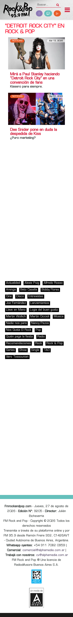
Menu (67, 10)
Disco (20, 296)
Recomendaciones (18, 343)
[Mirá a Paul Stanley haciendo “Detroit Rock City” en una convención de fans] (36, 53)
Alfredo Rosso (53, 283)
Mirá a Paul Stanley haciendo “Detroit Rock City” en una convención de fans (35, 79)
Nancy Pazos (40, 323)
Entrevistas (35, 296)
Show (23, 350)
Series (10, 350)
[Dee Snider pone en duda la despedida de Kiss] (36, 108)
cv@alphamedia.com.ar (52, 555)
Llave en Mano (16, 309)
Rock (38, 343)
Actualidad (13, 283)
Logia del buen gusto (44, 309)
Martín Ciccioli (39, 316)
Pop (38, 330)
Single (35, 350)
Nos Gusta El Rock (18, 330)
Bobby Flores (50, 289)
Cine (9, 296)
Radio (41, 336)
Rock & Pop (54, 343)
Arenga (11, 289)
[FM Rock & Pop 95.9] (16, 10)
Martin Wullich (16, 316)
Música (58, 316)
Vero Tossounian (17, 356)
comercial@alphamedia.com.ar (43, 550)
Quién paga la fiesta (19, 336)
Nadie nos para (16, 323)
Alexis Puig (32, 283)
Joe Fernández (16, 303)
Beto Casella (28, 289)
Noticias (17, 41)
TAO (47, 350)
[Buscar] (57, 4)
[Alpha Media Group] (36, 598)
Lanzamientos (39, 303)
